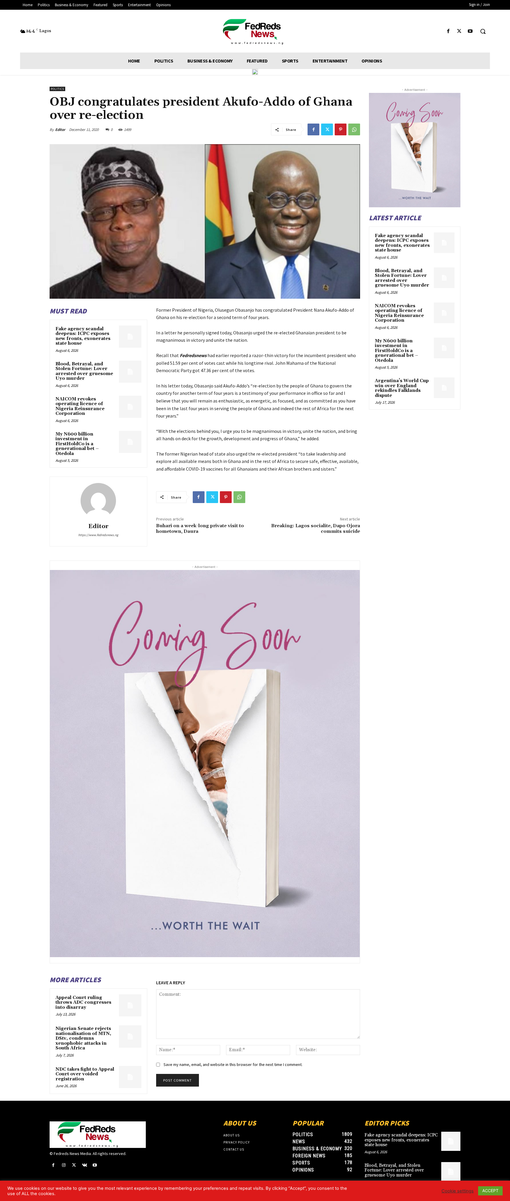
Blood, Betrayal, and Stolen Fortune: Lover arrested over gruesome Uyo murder (84, 371)
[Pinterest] (340, 129)
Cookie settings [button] (458, 1191)
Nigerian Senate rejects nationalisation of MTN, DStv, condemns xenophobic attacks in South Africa (83, 1038)
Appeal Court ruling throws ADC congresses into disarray (83, 1002)
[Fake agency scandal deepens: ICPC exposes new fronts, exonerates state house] (130, 337)
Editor (60, 129)
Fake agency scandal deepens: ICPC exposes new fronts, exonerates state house (82, 336)
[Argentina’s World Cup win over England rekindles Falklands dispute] (444, 387)
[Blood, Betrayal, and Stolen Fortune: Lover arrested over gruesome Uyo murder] (130, 372)
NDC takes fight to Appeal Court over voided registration (84, 1074)
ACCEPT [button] (490, 1190)
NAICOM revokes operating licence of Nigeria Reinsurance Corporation (79, 406)
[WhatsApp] (354, 129)
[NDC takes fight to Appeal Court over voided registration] (130, 1077)
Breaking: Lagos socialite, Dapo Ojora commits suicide (315, 528)
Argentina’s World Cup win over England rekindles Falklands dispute (402, 388)
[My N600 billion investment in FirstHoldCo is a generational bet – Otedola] (130, 442)
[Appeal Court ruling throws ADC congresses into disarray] (130, 1005)
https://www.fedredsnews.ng (98, 535)
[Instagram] (63, 1165)
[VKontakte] (84, 1165)
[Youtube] (470, 31)
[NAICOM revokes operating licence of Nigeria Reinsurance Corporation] (130, 407)
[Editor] (98, 500)
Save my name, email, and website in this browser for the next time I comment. (233, 1064)
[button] (483, 31)
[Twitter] (459, 31)
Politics (57, 89)
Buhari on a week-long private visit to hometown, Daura (200, 528)
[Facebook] (448, 31)
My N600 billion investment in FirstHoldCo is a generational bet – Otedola (77, 443)
